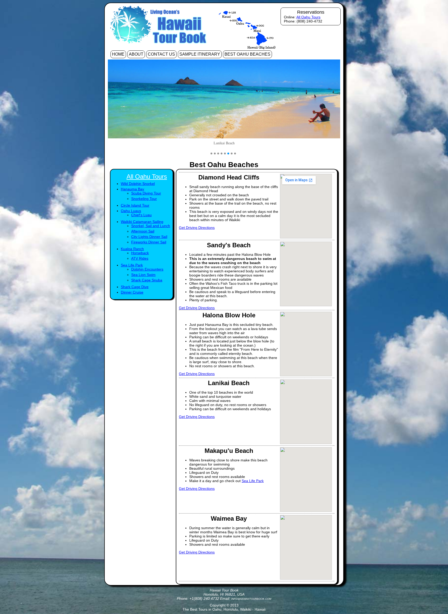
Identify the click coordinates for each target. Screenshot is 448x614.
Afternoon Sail (142, 231)
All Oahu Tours (308, 17)
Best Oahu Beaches (247, 54)
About (136, 54)
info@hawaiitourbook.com (251, 598)
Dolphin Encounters (147, 269)
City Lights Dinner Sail (149, 237)
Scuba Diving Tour (146, 193)
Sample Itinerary (199, 54)
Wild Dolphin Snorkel (138, 184)
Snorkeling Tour (144, 199)
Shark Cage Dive (135, 287)
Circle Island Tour (135, 205)
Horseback (140, 253)
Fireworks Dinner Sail (148, 242)
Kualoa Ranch (132, 249)
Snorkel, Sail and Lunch (150, 226)
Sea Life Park (132, 265)
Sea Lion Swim (143, 275)
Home (118, 54)
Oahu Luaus (131, 211)
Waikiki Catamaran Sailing (142, 222)
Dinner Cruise (132, 292)
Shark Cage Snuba (146, 280)
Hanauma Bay (132, 189)
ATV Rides (139, 258)
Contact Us (161, 54)
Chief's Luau (141, 215)
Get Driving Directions (197, 228)
